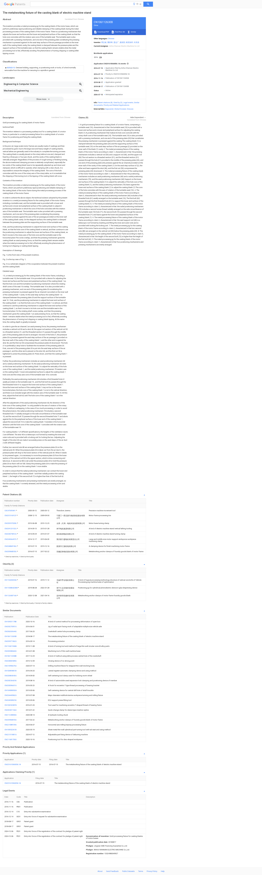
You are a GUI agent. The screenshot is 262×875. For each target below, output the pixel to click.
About (100, 871)
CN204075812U (11, 534)
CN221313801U (11, 735)
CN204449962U (11, 695)
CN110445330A (11, 580)
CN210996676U (11, 666)
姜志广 (116, 42)
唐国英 (122, 42)
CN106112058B (11, 656)
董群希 (110, 42)
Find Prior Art (119, 32)
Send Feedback (112, 871)
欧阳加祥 (129, 42)
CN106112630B (11, 636)
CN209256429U (11, 681)
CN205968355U (11, 551)
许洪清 (136, 42)
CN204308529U (11, 700)
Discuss (130, 109)
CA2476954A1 (10, 511)
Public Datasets (128, 871)
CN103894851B (11, 671)
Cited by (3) (117, 102)
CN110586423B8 (11, 588)
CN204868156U (11, 546)
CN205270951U (11, 626)
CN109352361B (11, 730)
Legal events (128, 102)
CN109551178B (11, 622)
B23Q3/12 (11, 68)
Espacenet (109, 109)
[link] (43, 69)
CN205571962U (11, 641)
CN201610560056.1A (13, 764)
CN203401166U (11, 710)
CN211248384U (11, 715)
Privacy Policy (152, 871)
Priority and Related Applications (116, 105)
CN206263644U (11, 631)
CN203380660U (11, 651)
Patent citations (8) (105, 102)
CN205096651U (11, 685)
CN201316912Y (11, 515)
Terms (140, 871)
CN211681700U (11, 739)
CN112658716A (11, 596)
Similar (133, 32)
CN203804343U (11, 676)
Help (163, 871)
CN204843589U (11, 661)
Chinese (111, 39)
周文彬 (104, 42)
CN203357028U (11, 523)
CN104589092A (11, 690)
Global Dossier (120, 109)
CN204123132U (11, 529)
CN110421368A (11, 646)
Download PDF (103, 32)
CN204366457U (11, 539)
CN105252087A (11, 705)
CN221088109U (11, 725)
